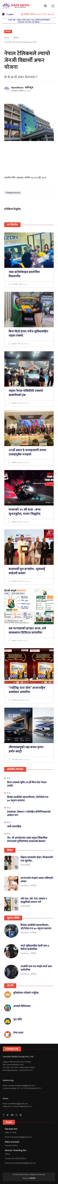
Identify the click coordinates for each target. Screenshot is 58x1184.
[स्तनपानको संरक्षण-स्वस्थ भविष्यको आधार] (11, 883)
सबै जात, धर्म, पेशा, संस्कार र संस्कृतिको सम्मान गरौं (34, 900)
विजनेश (16, 37)
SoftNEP (32, 1178)
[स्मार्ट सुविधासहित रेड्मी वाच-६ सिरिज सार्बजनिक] (11, 951)
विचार (10, 850)
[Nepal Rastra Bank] (29, 20)
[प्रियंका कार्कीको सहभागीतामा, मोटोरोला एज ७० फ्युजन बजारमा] (11, 930)
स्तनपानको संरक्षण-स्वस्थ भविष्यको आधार (37, 879)
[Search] (46, 6)
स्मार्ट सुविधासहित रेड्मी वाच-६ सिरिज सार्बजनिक (35, 947)
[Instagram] (17, 1115)
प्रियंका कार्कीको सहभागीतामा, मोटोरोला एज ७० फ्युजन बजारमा (36, 926)
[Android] (22, 1115)
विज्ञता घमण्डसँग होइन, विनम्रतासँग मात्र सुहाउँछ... (37, 859)
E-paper (9, 14)
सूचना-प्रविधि (13, 918)
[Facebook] (4, 1115)
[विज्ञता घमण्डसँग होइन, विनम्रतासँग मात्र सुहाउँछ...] (11, 863)
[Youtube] (13, 1115)
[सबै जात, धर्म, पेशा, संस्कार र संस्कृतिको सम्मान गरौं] (11, 904)
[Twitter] (8, 1115)
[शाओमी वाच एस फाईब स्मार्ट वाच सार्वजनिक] (11, 972)
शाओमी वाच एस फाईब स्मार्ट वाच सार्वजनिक (36, 968)
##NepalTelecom (13, 192)
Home (6, 37)
